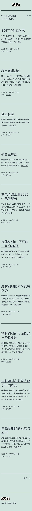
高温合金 (7, 114)
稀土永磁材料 (11, 71)
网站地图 (12, 503)
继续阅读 (17, 42)
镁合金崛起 (9, 154)
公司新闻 (8, 51)
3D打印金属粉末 (13, 30)
